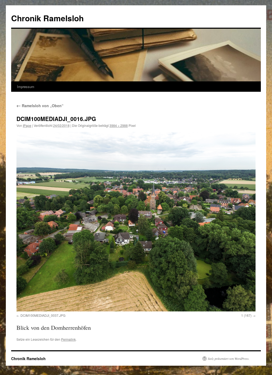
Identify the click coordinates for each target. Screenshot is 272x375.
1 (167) (246, 315)
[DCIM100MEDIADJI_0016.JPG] (136, 221)
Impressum (25, 86)
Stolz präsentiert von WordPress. (228, 358)
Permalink (68, 339)
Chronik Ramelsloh (47, 18)
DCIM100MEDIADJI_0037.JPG (42, 315)
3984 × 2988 (118, 125)
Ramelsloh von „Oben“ (39, 105)
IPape (27, 125)
